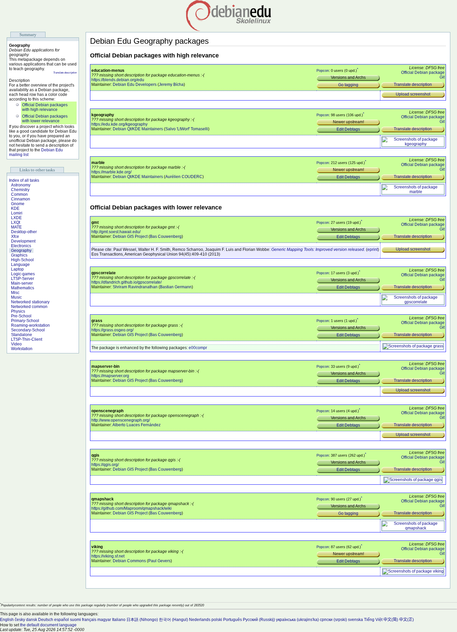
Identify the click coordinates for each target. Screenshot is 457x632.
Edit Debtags (348, 129)
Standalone (21, 334)
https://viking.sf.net (107, 556)
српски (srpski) (333, 619)
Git (442, 77)
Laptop (17, 269)
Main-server (22, 283)
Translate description (65, 72)
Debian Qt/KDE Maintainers (138, 129)
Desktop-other (24, 231)
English (7, 619)
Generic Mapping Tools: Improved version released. (318, 249)
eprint (372, 249)
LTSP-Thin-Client (26, 339)
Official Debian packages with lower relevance (45, 118)
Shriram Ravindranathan (135, 287)
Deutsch (45, 619)
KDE (15, 208)
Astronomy (20, 185)
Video (16, 344)
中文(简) (390, 619)
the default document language (48, 625)
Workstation (21, 348)
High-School (22, 260)
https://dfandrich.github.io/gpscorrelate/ (126, 282)
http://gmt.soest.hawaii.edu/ (116, 231)
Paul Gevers (159, 561)
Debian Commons (129, 561)
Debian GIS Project (130, 236)
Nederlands (199, 619)
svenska (355, 619)
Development (23, 241)
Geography (21, 250)
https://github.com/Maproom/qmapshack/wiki (131, 508)
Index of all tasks (24, 180)
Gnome (17, 203)
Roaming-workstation (30, 325)
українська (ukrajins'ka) (297, 619)
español (61, 619)
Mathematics (22, 288)
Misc (15, 292)
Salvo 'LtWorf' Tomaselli (186, 129)
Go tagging (348, 85)
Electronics (21, 246)
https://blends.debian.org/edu (117, 79)
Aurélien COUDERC (183, 176)
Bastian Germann (176, 287)
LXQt (15, 222)
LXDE (16, 217)
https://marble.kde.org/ (111, 172)
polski (216, 619)
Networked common (29, 306)
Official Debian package (423, 72)
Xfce (15, 236)
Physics (18, 311)
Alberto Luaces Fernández (136, 425)
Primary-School (25, 320)
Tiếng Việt (373, 619)
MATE (16, 227)
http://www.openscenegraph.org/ (120, 420)
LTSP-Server (22, 278)
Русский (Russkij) (259, 619)
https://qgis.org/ (105, 464)
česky (20, 619)
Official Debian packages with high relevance (45, 107)
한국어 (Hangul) (173, 619)
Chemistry (20, 189)
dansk (31, 619)
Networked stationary (30, 302)
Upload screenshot (413, 94)
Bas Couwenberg (166, 236)
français (89, 619)
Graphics (19, 255)
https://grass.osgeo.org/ (112, 330)
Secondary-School (28, 330)
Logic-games (23, 274)
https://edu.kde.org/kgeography (119, 124)
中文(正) (406, 619)
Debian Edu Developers (135, 84)
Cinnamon (20, 199)
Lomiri (16, 213)
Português (232, 619)
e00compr (198, 347)
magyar (104, 619)
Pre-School (21, 316)
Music (16, 297)
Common (19, 194)
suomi (75, 619)
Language (20, 264)
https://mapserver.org (110, 375)
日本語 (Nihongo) (142, 619)
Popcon (322, 70)
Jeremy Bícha (171, 84)
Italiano (118, 619)
